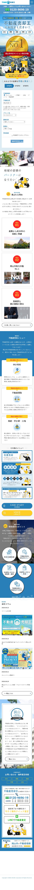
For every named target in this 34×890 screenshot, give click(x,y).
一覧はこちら (12, 759)
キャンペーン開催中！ (8, 675)
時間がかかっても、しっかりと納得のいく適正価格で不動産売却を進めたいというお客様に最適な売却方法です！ (17, 373)
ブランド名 (6, 113)
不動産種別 (6, 93)
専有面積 (6, 133)
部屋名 (5, 126)
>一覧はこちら (8, 693)
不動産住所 (6, 100)
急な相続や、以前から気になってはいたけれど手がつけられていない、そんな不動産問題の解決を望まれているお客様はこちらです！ (17, 430)
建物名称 (6, 119)
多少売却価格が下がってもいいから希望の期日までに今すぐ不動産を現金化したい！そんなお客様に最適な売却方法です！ (17, 401)
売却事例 (17, 506)
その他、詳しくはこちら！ (12, 325)
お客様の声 (17, 513)
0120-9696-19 (19, 9)
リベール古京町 (6, 611)
